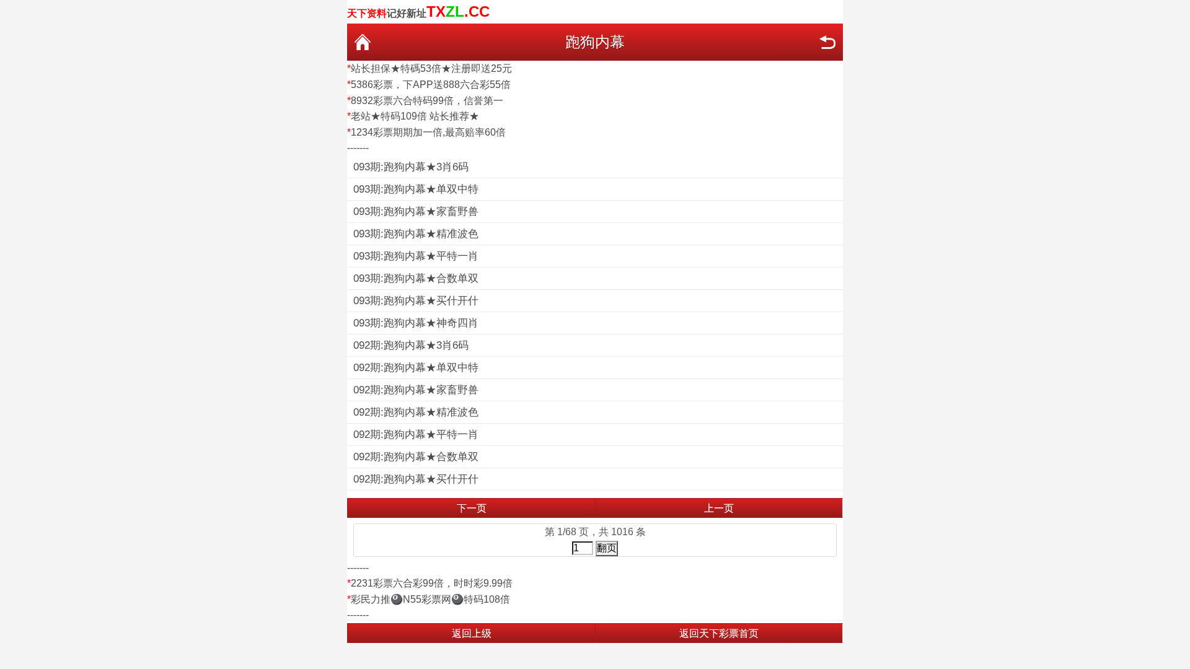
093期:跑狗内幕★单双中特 (415, 189)
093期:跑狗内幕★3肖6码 (411, 167)
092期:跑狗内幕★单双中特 (415, 368)
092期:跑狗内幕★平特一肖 (415, 434)
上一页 (719, 508)
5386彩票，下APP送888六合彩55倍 (431, 84)
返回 (827, 42)
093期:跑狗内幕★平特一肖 (415, 256)
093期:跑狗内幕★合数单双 (415, 278)
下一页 (472, 508)
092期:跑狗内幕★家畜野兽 (415, 390)
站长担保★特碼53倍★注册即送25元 (431, 68)
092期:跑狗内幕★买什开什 (415, 479)
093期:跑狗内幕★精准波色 (415, 234)
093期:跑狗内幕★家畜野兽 (415, 211)
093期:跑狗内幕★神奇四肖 (415, 323)
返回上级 (471, 633)
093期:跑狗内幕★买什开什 (415, 301)
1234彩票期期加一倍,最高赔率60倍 (428, 132)
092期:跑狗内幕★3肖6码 (411, 345)
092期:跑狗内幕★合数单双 (415, 457)
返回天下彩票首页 (719, 633)
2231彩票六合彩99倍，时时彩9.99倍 (432, 583)
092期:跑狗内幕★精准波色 (415, 412)
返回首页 (362, 42)
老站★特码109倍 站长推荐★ (415, 116)
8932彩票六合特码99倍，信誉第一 (427, 100)
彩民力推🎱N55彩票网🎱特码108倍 (430, 599)
